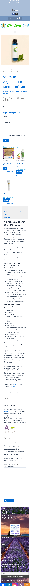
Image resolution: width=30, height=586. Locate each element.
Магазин (3, 544)
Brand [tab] (5, 214)
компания (6, 411)
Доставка (3, 554)
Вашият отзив (9, 466)
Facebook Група (5, 550)
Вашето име (6, 116)
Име (5, 486)
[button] (15, 32)
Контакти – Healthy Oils (7, 560)
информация (13, 386)
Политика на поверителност (8, 557)
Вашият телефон (7, 129)
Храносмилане (15, 69)
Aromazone (16, 384)
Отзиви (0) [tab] (7, 217)
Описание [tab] (7, 208)
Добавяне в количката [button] (19, 172)
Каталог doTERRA (5, 547)
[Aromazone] (9, 428)
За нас (3, 541)
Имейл (6, 493)
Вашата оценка (8, 464)
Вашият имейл (6, 122)
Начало (5, 68)
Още (5, 168)
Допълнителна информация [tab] (13, 211)
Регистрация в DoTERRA (7, 537)
